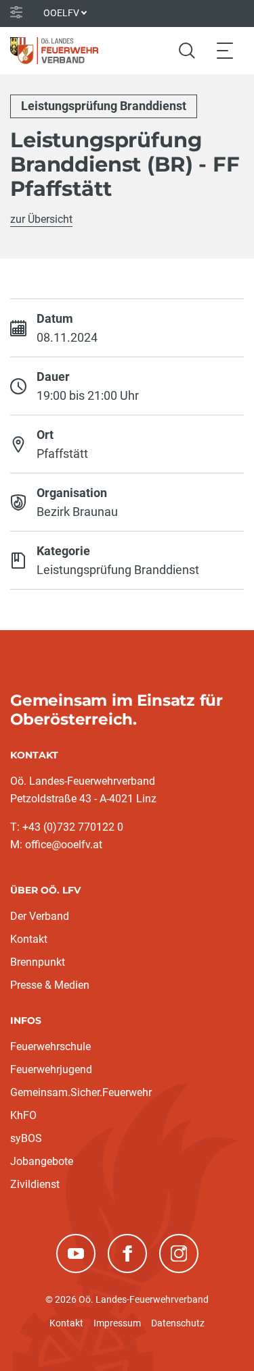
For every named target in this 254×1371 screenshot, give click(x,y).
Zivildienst (35, 1184)
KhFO (23, 1115)
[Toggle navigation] (225, 50)
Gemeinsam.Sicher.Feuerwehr (81, 1092)
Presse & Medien (49, 985)
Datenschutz (178, 1323)
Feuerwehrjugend (51, 1069)
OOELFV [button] (61, 12)
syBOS (26, 1138)
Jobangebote (41, 1161)
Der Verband (39, 916)
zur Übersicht (41, 219)
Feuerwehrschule (50, 1046)
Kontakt (28, 939)
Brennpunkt (37, 962)
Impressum (117, 1323)
